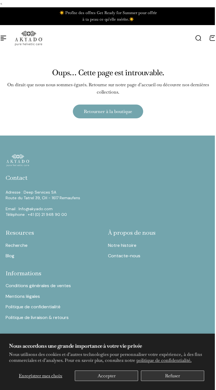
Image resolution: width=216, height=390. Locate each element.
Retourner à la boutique (108, 111)
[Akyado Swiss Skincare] (28, 38)
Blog (10, 256)
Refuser (172, 376)
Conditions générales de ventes (38, 286)
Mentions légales (23, 296)
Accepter (107, 376)
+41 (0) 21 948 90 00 (47, 214)
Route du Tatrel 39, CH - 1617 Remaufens (43, 197)
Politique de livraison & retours (37, 317)
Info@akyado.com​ (36, 208)
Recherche (17, 245)
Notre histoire (122, 245)
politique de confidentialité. (164, 360)
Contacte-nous (124, 256)
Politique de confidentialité (33, 307)
